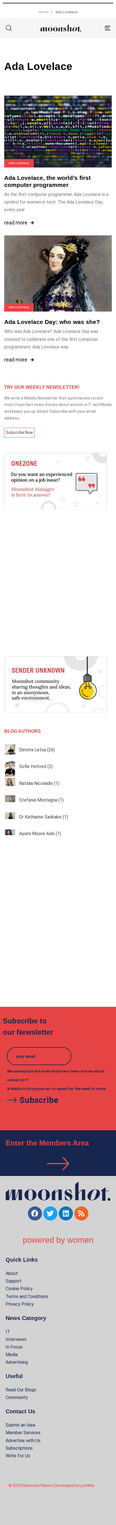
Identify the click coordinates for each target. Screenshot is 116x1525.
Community (17, 1397)
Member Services (23, 1432)
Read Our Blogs (21, 1389)
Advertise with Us (23, 1440)
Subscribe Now (19, 432)
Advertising (17, 1362)
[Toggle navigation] (92, 28)
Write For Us (18, 1455)
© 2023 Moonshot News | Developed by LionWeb (51, 1485)
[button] (9, 28)
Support (14, 1281)
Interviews (16, 1339)
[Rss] (81, 1213)
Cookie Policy (19, 1288)
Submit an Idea (20, 1425)
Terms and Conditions (27, 1296)
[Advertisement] (58, 583)
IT (8, 1331)
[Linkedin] (66, 1213)
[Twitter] (50, 1213)
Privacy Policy (20, 1304)
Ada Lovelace (19, 163)
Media (12, 1354)
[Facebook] (35, 1213)
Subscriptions (19, 1448)
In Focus (14, 1347)
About (12, 1273)
